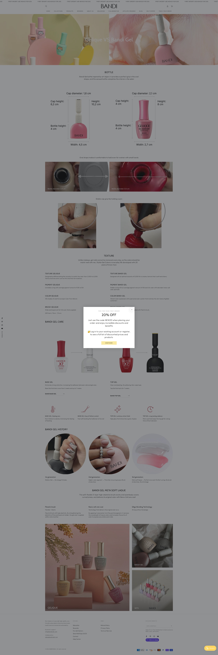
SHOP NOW (109, 343)
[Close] (132, 310)
